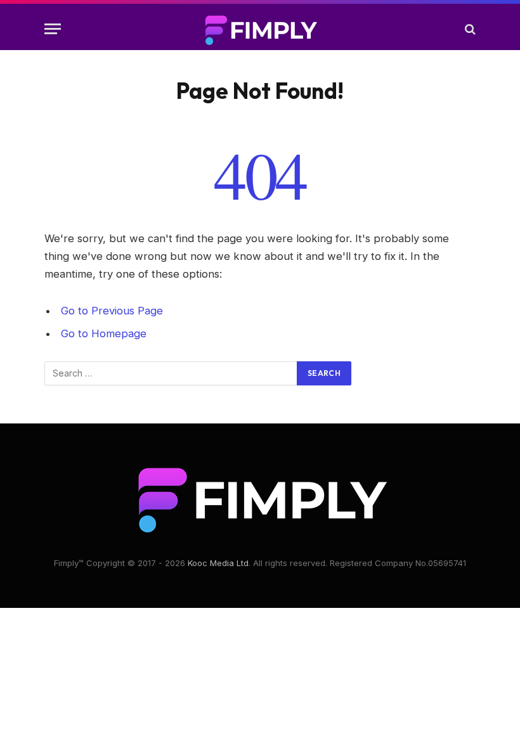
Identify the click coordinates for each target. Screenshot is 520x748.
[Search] (469, 29)
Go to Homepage (103, 333)
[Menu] (52, 29)
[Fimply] (260, 29)
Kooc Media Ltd (218, 563)
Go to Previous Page (112, 310)
